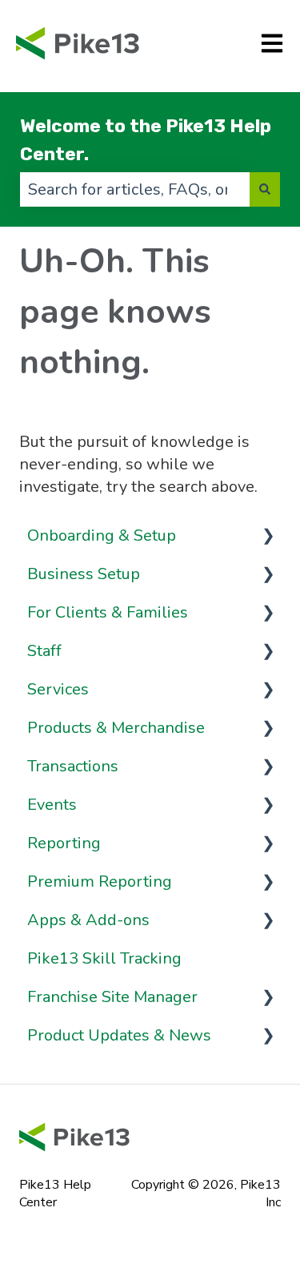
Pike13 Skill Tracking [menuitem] (104, 958)
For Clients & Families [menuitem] (107, 612)
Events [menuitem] (52, 804)
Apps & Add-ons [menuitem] (88, 920)
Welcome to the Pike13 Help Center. (145, 140)
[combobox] (135, 189)
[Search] (265, 189)
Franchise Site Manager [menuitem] (112, 997)
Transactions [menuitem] (72, 766)
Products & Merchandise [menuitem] (116, 728)
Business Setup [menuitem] (83, 574)
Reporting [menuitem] (64, 843)
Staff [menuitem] (44, 651)
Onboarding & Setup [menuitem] (101, 535)
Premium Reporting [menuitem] (99, 881)
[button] (268, 534)
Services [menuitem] (58, 689)
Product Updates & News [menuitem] (119, 1035)
